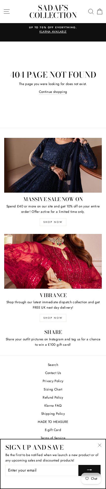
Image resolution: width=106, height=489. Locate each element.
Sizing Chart (53, 389)
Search (53, 364)
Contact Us (53, 372)
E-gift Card (53, 429)
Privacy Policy (53, 380)
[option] (53, 30)
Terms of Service (53, 437)
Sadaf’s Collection (53, 11)
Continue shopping (53, 91)
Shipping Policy (53, 413)
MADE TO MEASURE (53, 421)
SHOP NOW (53, 222)
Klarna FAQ (53, 405)
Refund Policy (53, 397)
